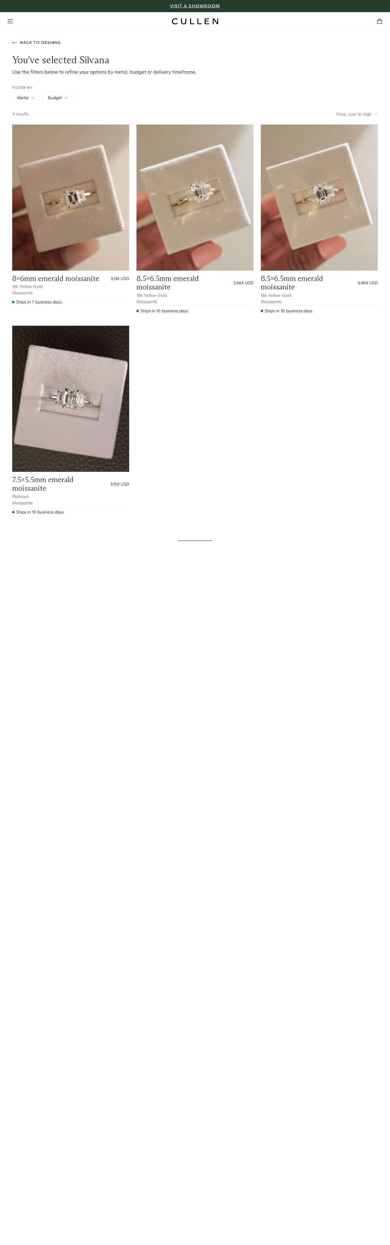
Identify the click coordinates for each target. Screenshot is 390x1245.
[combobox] (25, 98)
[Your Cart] (379, 21)
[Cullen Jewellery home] (195, 21)
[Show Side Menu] (10, 21)
